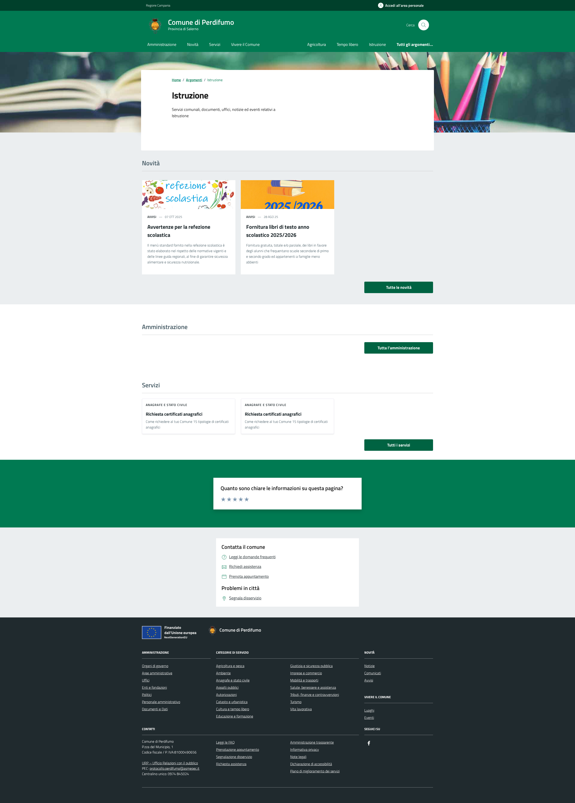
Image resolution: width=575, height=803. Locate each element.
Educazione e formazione (234, 716)
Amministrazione (161, 44)
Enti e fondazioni (154, 687)
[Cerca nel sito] (423, 25)
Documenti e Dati (155, 709)
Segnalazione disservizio (234, 756)
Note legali (298, 756)
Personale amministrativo (161, 701)
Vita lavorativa (301, 709)
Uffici (145, 680)
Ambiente (223, 673)
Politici (147, 694)
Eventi (369, 717)
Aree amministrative (157, 673)
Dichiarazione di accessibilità (311, 764)
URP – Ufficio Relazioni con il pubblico (170, 763)
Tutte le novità (398, 287)
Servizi (214, 44)
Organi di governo (155, 665)
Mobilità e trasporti (304, 680)
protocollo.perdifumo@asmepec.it (174, 768)
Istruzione (377, 44)
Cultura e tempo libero (232, 709)
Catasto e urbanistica (232, 701)
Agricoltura (316, 44)
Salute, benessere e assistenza (313, 687)
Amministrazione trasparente (312, 742)
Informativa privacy (304, 749)
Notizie (369, 665)
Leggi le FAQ (225, 742)
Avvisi (368, 680)
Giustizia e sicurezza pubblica (311, 665)
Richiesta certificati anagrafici (174, 414)
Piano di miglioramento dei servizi (315, 771)
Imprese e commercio (306, 673)
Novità (192, 44)
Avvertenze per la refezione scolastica (178, 231)
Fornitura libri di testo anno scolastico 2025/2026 (277, 231)
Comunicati (372, 673)
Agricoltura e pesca (230, 665)
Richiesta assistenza (231, 764)
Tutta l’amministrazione (399, 348)
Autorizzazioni (226, 694)
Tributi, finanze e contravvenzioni (314, 694)
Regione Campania (158, 5)
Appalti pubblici (227, 687)
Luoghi (369, 710)
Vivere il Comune (245, 44)
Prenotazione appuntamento (237, 749)
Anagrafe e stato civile (166, 404)
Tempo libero (347, 44)
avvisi (151, 216)
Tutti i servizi (398, 445)
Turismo (295, 701)
